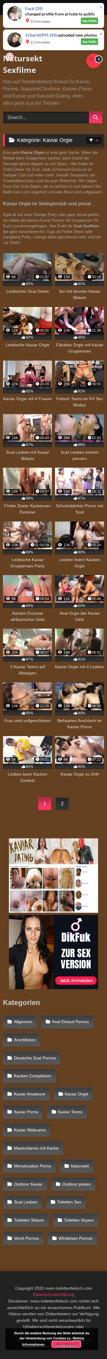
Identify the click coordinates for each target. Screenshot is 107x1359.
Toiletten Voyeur (79, 1220)
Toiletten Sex (69, 1202)
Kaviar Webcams (30, 1130)
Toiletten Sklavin (29, 1220)
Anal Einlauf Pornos (70, 1021)
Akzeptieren (66, 1344)
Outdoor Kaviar (28, 1184)
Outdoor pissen (76, 1184)
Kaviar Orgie (76, 1094)
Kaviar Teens (70, 1111)
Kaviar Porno (26, 1111)
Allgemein (23, 1021)
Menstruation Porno (32, 1166)
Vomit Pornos (26, 1238)
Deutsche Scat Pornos (35, 1058)
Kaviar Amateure (29, 1094)
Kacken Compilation (32, 1075)
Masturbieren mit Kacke (36, 1148)
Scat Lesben (25, 1202)
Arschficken (25, 1039)
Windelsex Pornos (75, 1238)
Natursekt (80, 1166)
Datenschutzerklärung (53, 1294)
